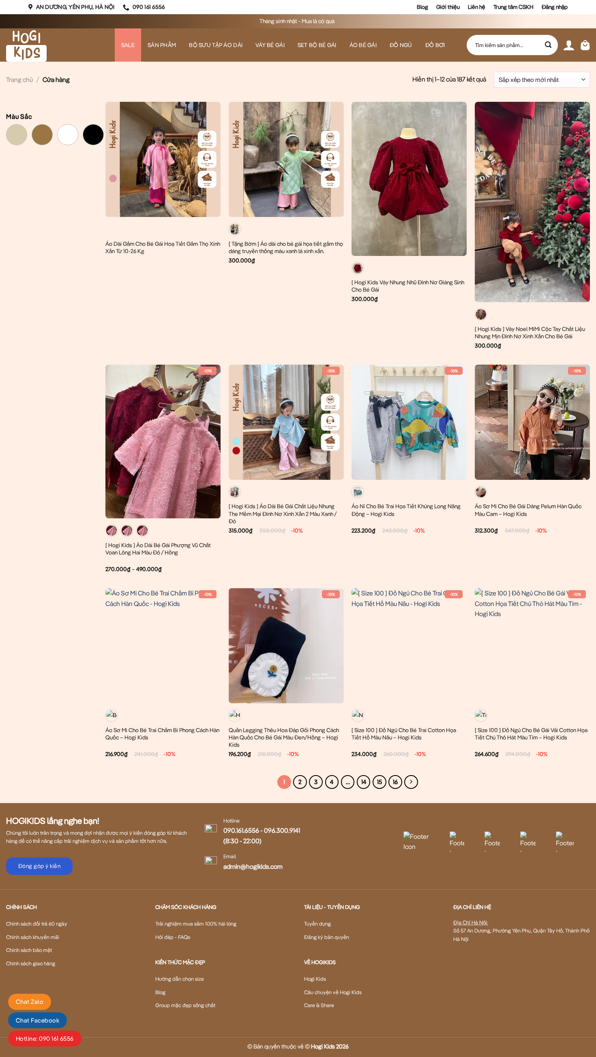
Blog (422, 7)
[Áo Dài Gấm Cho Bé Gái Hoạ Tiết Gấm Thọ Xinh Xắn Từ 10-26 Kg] (163, 159)
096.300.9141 (282, 830)
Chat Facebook (37, 1020)
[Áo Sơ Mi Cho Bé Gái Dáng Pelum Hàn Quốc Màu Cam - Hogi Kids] (532, 422)
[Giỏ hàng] (585, 45)
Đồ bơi (435, 45)
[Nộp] (548, 45)
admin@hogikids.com (253, 866)
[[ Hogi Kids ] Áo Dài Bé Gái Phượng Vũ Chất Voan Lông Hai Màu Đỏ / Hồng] (163, 442)
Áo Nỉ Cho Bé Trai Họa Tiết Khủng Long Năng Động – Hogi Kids (406, 510)
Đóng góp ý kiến (39, 866)
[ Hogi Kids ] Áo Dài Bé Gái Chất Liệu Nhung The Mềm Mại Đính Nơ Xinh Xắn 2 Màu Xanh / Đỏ (283, 513)
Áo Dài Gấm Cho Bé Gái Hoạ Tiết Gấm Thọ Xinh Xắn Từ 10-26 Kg (162, 247)
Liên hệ (476, 7)
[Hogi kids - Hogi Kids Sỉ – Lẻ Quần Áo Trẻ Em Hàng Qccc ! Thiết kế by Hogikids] (46, 45)
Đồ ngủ (401, 45)
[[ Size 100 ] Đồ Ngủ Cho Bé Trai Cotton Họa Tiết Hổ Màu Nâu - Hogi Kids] (409, 645)
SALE (128, 45)
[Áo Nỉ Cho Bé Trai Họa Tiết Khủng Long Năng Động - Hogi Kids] (409, 422)
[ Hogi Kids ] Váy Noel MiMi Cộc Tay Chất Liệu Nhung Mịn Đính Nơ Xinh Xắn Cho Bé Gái (530, 332)
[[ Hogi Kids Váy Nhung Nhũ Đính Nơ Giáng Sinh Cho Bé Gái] (409, 179)
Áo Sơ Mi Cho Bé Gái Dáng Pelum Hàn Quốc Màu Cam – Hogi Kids (528, 510)
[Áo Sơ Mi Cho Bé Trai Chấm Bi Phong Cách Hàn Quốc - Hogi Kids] (163, 645)
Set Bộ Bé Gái (317, 45)
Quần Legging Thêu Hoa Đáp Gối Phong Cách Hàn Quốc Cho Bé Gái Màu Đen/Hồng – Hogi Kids (284, 737)
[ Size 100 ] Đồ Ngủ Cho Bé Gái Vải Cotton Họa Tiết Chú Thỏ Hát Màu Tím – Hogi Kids (531, 733)
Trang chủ (19, 79)
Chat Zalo (29, 1001)
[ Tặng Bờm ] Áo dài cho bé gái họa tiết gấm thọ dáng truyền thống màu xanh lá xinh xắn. (286, 247)
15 (379, 782)
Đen (103, 129)
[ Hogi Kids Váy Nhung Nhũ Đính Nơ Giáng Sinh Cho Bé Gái (408, 286)
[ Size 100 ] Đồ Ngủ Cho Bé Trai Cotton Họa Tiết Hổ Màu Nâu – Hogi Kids (404, 733)
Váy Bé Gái (270, 45)
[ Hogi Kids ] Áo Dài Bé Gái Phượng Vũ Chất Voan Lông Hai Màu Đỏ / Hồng (158, 548)
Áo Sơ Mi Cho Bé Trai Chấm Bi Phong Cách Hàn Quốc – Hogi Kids (162, 733)
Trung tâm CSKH (513, 7)
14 (363, 782)
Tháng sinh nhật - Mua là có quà (297, 21)
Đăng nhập (555, 7)
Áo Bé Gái (363, 45)
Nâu (52, 129)
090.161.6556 (241, 830)
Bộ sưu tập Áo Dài (215, 45)
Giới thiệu (448, 7)
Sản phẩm (162, 45)
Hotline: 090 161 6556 (45, 1038)
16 (395, 782)
